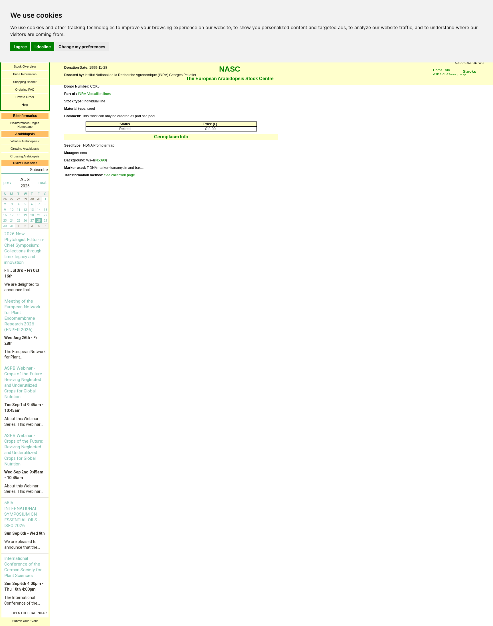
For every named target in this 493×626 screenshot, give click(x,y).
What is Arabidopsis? (25, 141)
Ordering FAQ (25, 89)
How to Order (24, 97)
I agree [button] (20, 46)
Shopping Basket (25, 82)
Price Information (25, 74)
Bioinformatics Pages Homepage (24, 124)
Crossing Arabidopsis (25, 156)
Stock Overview (25, 66)
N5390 (100, 160)
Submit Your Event (25, 621)
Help (25, 104)
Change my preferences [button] (81, 46)
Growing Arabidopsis (25, 148)
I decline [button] (43, 46)
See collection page (119, 175)
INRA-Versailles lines (94, 94)
